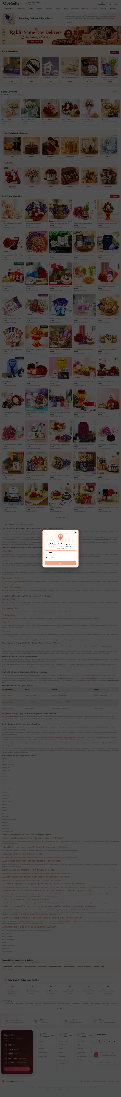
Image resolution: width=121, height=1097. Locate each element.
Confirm (61, 563)
